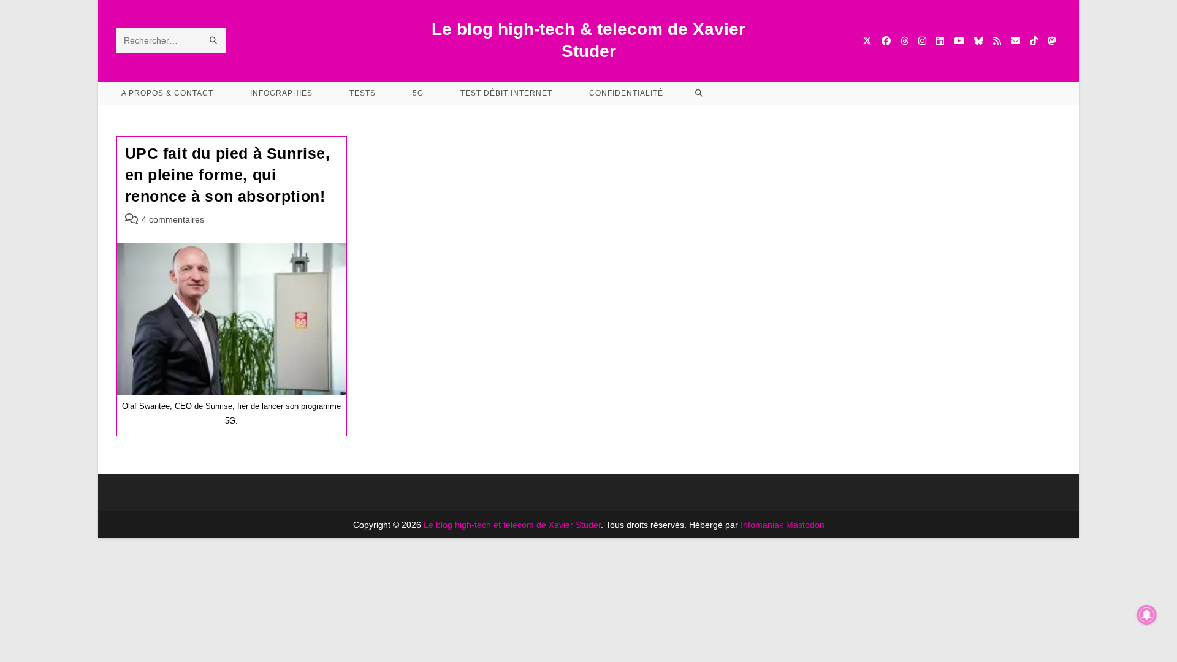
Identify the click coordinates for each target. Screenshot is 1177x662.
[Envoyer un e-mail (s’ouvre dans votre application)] (1015, 40)
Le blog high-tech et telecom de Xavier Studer (512, 525)
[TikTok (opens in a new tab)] (1034, 40)
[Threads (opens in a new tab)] (904, 40)
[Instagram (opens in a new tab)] (922, 40)
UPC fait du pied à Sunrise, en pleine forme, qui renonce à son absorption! (227, 175)
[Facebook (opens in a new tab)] (886, 40)
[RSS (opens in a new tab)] (997, 40)
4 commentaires (173, 219)
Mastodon (805, 525)
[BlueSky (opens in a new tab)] (978, 40)
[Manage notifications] (1147, 615)
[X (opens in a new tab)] (867, 40)
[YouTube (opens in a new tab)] (959, 40)
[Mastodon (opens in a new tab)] (1052, 40)
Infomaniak (762, 525)
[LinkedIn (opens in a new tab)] (940, 40)
